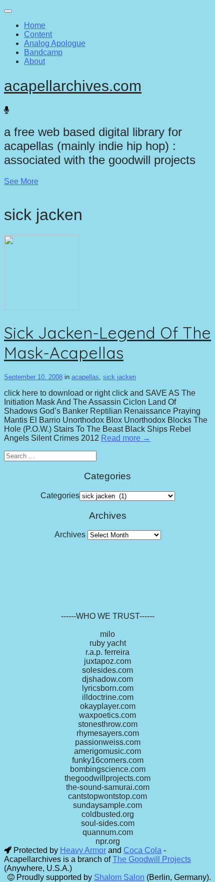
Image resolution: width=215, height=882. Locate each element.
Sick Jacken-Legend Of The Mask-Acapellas (107, 343)
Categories (60, 495)
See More (21, 181)
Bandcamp (43, 52)
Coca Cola (143, 850)
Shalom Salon (119, 877)
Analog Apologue (55, 43)
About (34, 61)
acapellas (85, 377)
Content (38, 34)
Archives (70, 534)
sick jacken (119, 377)
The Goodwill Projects (151, 859)
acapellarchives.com (73, 86)
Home (35, 25)
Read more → (125, 438)
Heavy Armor (83, 850)
